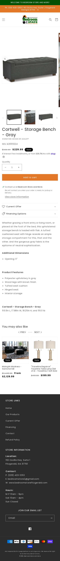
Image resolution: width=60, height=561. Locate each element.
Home (9, 408)
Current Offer (13, 420)
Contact (10, 433)
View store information (17, 196)
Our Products (12, 414)
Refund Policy (13, 439)
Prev (23, 332)
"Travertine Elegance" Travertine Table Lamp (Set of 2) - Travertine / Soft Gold (44, 369)
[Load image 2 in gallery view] (30, 117)
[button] (3, 20)
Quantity (6, 161)
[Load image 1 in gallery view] (14, 117)
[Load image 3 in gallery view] (46, 117)
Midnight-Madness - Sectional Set (11, 368)
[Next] (57, 118)
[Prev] (3, 118)
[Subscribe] (51, 518)
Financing (11, 427)
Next (37, 332)
